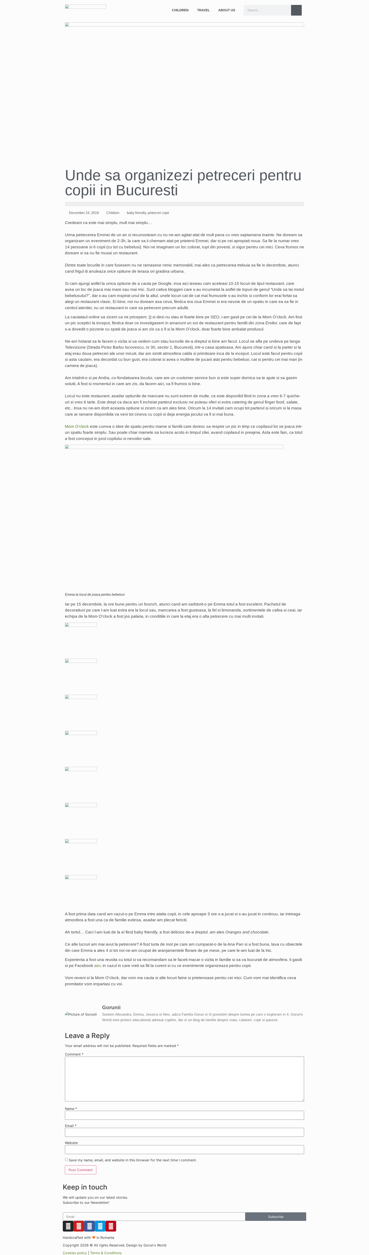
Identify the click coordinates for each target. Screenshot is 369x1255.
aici (97, 965)
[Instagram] (68, 1226)
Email (70, 1125)
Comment (74, 1054)
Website (71, 1142)
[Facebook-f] (89, 1226)
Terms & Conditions (106, 1253)
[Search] (296, 10)
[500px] (100, 1226)
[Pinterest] (110, 1226)
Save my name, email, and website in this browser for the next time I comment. (133, 1160)
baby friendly (136, 213)
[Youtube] (78, 1226)
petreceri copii (158, 213)
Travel (203, 10)
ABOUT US (226, 10)
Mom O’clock (77, 426)
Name (71, 1108)
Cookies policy (75, 1253)
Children (180, 10)
